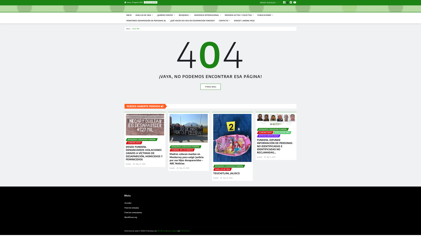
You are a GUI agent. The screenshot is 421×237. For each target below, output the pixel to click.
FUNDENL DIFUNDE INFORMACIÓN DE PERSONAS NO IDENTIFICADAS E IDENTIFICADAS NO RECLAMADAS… (274, 146)
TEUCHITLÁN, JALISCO (226, 173)
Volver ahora (211, 87)
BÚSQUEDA (184, 15)
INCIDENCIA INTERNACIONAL (206, 15)
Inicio (129, 15)
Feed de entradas (131, 208)
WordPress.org (130, 217)
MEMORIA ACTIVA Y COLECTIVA (238, 15)
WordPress (161, 231)
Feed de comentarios (133, 213)
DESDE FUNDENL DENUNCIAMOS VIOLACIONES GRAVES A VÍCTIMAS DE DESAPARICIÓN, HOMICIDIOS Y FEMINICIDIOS (144, 153)
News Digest (172, 231)
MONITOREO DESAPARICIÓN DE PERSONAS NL (146, 21)
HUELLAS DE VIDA (144, 15)
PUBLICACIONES (264, 15)
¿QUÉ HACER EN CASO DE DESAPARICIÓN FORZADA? (192, 21)
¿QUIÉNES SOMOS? (165, 15)
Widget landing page (244, 21)
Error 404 (136, 29)
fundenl (128, 164)
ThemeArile (185, 231)
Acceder (127, 203)
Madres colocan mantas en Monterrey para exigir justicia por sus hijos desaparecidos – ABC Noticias (186, 158)
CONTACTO (224, 21)
